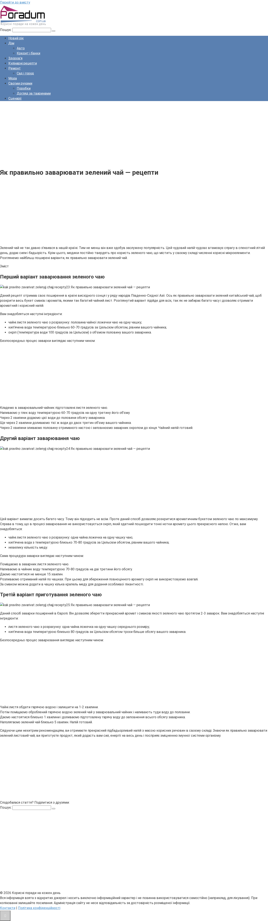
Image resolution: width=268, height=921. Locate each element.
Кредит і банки (28, 53)
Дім (11, 43)
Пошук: (6, 30)
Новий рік (16, 38)
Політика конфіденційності (39, 908)
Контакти (7, 908)
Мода (12, 78)
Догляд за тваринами (34, 93)
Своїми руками (20, 83)
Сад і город (25, 73)
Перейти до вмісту (15, 2)
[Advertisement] (125, 133)
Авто (21, 48)
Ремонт (14, 68)
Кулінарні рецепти (22, 63)
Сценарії (15, 98)
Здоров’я (15, 58)
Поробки (24, 88)
